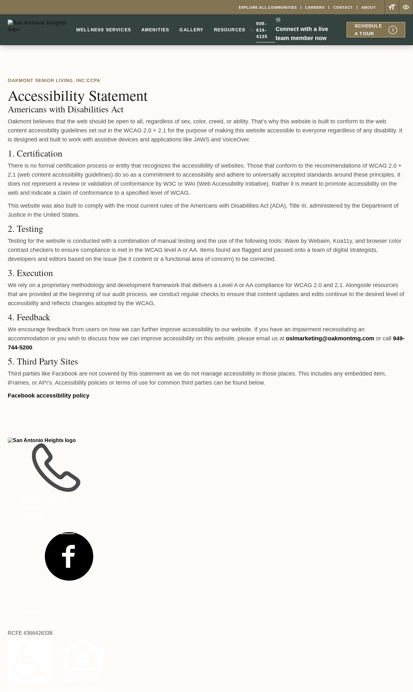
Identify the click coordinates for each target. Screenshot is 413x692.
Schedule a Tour (368, 29)
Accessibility (38, 612)
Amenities (155, 29)
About (368, 7)
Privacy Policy (39, 622)
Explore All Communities (268, 7)
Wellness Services (103, 29)
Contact (343, 7)
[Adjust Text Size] (392, 7)
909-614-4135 (266, 31)
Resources (230, 29)
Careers (314, 7)
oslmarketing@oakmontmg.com (330, 338)
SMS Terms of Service (48, 528)
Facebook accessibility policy (48, 395)
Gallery (191, 29)
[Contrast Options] (406, 7)
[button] (69, 578)
